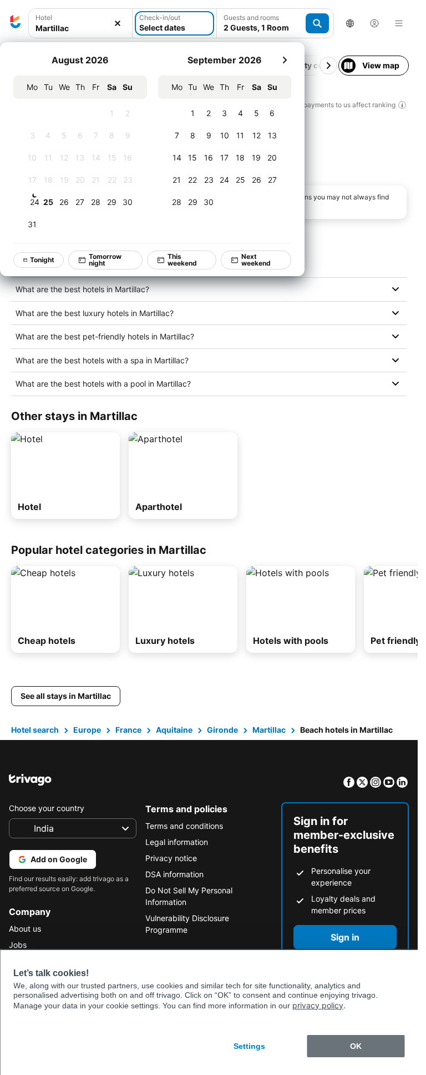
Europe (87, 729)
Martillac (269, 729)
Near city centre (308, 65)
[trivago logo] (15, 23)
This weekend (182, 259)
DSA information (174, 874)
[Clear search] (118, 23)
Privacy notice (171, 858)
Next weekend (256, 259)
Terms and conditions (184, 826)
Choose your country (46, 808)
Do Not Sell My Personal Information (188, 896)
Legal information (176, 842)
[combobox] (80, 23)
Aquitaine (174, 729)
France (128, 729)
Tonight (42, 260)
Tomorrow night (105, 259)
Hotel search (35, 729)
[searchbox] (80, 28)
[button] (80, 23)
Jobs (18, 944)
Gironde (222, 729)
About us (25, 928)
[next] (284, 60)
